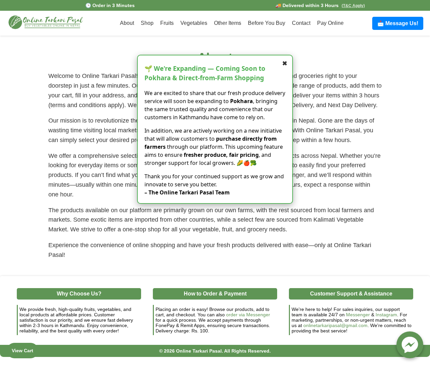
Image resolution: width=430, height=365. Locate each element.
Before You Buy (266, 23)
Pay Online (330, 23)
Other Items (227, 23)
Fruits (167, 23)
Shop (147, 23)
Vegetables (193, 23)
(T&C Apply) (353, 5)
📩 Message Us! (397, 23)
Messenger (358, 314)
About (127, 23)
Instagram (386, 314)
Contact (301, 23)
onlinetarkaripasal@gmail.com (335, 325)
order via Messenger (248, 314)
